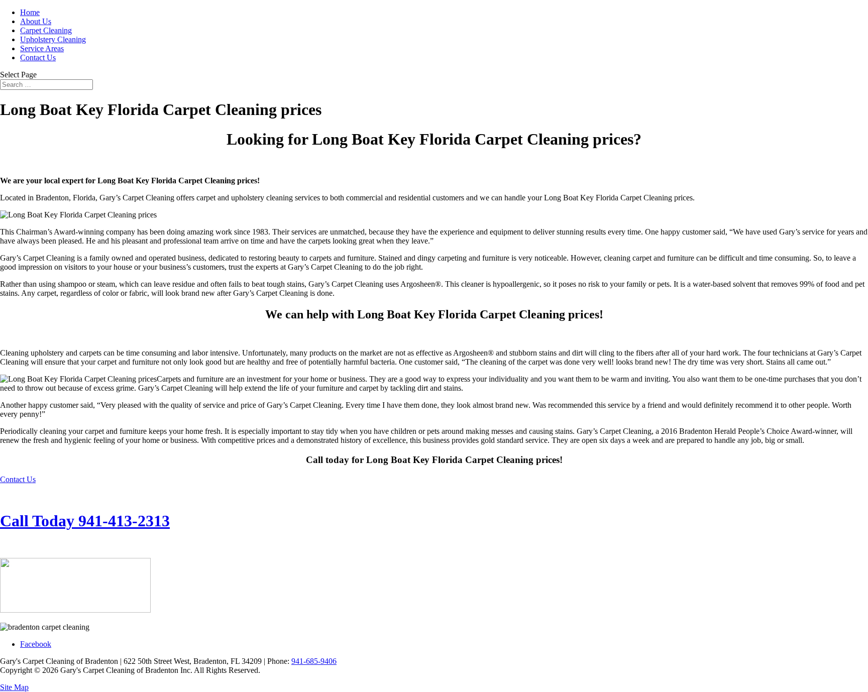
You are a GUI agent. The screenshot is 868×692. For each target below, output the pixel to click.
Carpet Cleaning (46, 30)
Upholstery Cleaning (53, 39)
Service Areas (42, 48)
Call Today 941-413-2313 (85, 521)
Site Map (14, 687)
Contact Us (38, 57)
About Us (35, 21)
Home (30, 12)
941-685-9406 (314, 661)
